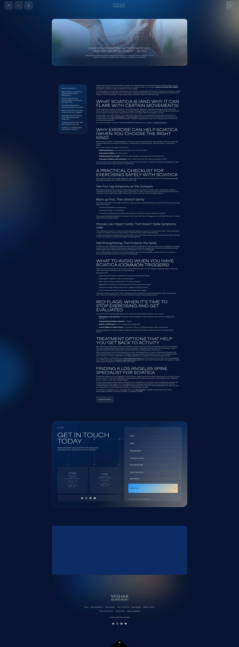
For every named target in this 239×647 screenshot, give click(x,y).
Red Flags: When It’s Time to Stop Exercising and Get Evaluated (72, 117)
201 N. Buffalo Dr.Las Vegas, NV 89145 (104, 477)
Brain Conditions (123, 607)
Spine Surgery (110, 607)
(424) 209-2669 (140, 390)
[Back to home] (119, 5)
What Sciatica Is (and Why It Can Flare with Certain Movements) (72, 93)
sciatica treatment (160, 122)
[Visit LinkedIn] (90, 498)
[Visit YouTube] (95, 498)
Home (86, 607)
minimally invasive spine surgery (126, 360)
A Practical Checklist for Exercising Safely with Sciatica (73, 106)
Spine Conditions (97, 607)
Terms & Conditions (106, 611)
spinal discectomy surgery (133, 358)
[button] (19, 5)
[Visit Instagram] (86, 498)
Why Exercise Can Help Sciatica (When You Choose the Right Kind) (72, 100)
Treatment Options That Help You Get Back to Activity (72, 123)
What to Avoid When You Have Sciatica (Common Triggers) (72, 111)
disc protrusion (132, 117)
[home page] (119, 597)
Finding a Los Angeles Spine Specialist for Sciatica (72, 128)
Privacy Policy (120, 611)
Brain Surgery (136, 607)
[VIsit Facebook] (82, 498)
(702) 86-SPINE (104, 480)
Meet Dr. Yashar (149, 607)
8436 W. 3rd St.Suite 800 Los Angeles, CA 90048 (72, 477)
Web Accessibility (133, 611)
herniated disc (120, 117)
